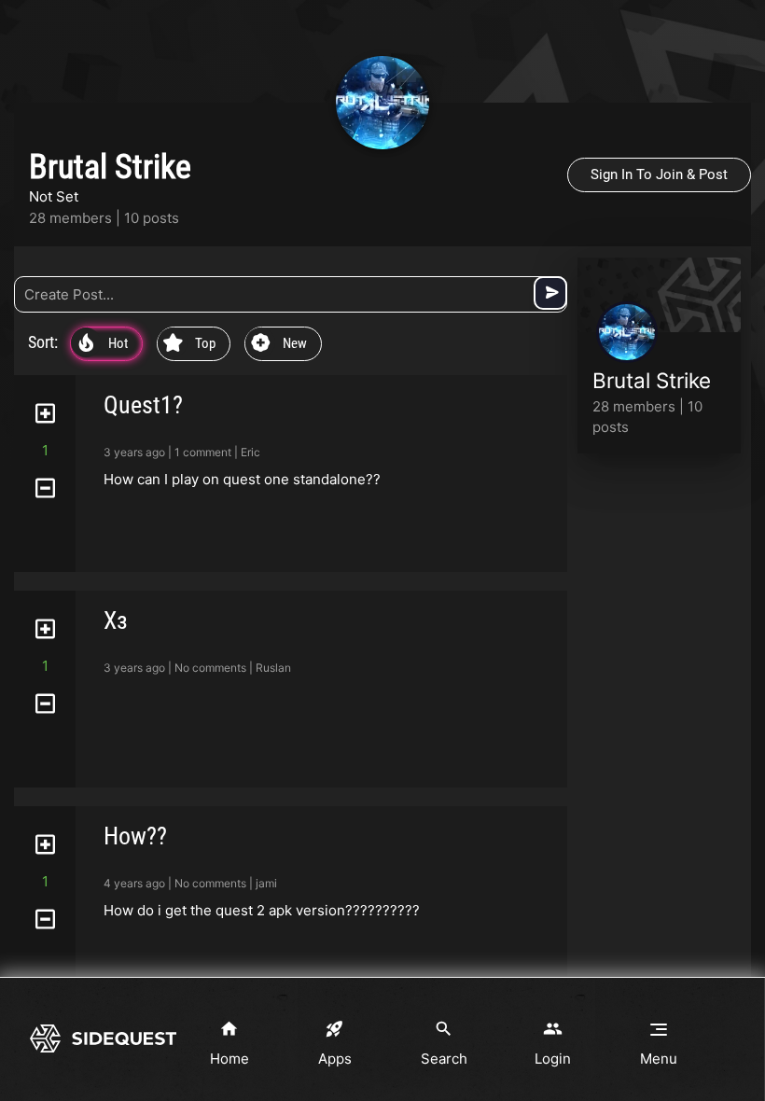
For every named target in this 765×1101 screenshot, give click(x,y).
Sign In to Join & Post (659, 174)
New (279, 344)
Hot (103, 344)
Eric (250, 452)
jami (266, 883)
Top (189, 344)
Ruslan (273, 668)
